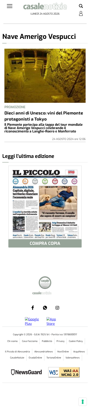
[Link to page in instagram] (57, 308)
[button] (81, 6)
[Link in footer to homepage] (45, 283)
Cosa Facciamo (29, 341)
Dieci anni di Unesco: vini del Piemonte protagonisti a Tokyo (43, 115)
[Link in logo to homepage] (45, 7)
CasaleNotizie (17, 357)
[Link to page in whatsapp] (45, 308)
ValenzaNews (73, 357)
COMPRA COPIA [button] (45, 243)
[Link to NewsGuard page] (27, 372)
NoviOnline (63, 351)
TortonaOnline (53, 357)
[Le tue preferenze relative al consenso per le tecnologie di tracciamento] (83, 402)
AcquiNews (79, 351)
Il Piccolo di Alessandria (17, 351)
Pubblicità (47, 341)
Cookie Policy (76, 341)
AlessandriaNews (43, 351)
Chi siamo (12, 341)
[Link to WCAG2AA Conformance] (62, 373)
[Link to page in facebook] (32, 308)
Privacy (60, 341)
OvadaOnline (35, 357)
